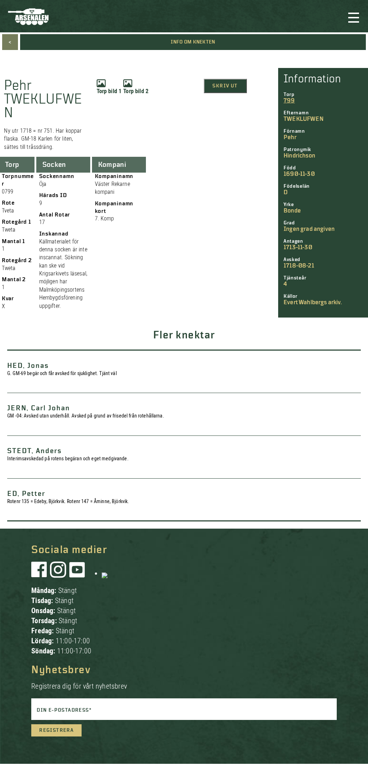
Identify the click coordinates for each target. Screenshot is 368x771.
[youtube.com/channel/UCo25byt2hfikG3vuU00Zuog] (77, 573)
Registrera (56, 730)
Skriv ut (225, 86)
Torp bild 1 (109, 91)
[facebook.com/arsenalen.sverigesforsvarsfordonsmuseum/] (40, 573)
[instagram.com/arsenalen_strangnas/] (58, 573)
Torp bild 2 (135, 91)
